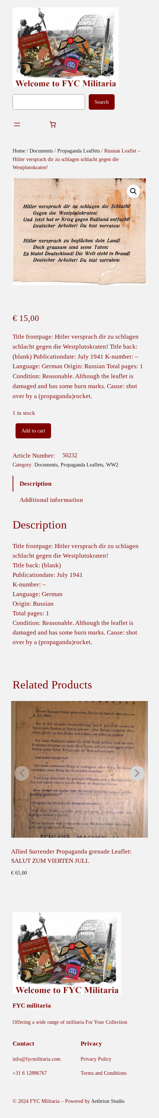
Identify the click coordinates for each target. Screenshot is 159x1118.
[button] (133, 191)
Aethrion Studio (108, 1101)
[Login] (35, 125)
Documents (41, 151)
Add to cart (33, 431)
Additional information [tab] (51, 499)
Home (19, 151)
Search (102, 102)
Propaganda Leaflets (78, 151)
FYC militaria (32, 1005)
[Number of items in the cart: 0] (53, 124)
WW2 (112, 465)
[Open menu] (17, 124)
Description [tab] (35, 483)
